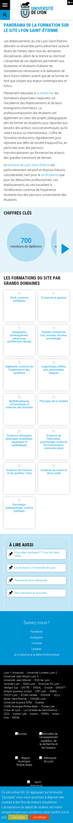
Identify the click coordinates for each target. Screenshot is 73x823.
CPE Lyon (41, 691)
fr (69, 2)
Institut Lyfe (20, 713)
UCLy (57, 695)
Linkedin (36, 649)
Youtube (36, 643)
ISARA (53, 691)
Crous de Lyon (12, 710)
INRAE (16, 717)
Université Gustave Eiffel (18, 702)
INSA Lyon (29, 683)
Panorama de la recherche (31, 580)
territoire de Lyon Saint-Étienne (29, 165)
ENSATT (61, 687)
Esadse (40, 702)
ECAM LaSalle (29, 695)
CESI (7, 713)
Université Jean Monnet (18, 680)
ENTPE (25, 687)
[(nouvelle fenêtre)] (48, 740)
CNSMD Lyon (38, 698)
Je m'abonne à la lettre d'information (36, 655)
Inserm (34, 713)
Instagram (36, 637)
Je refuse (39, 817)
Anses (56, 713)
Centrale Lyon (12, 683)
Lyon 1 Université (14, 672)
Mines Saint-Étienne (15, 698)
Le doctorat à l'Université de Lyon (35, 568)
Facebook (36, 631)
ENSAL (37, 687)
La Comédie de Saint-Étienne (41, 710)
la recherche (44, 93)
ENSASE (46, 695)
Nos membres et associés (31, 593)
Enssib (49, 687)
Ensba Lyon (48, 706)
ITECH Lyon (11, 695)
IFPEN (45, 713)
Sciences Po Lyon (49, 683)
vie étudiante (50, 175)
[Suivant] (65, 248)
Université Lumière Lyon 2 (42, 672)
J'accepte (18, 817)
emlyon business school (18, 691)
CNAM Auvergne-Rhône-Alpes (21, 706)
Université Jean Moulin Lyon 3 (21, 676)
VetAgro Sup (11, 687)
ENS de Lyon (42, 680)
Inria (6, 717)
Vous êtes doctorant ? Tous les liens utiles (37, 554)
